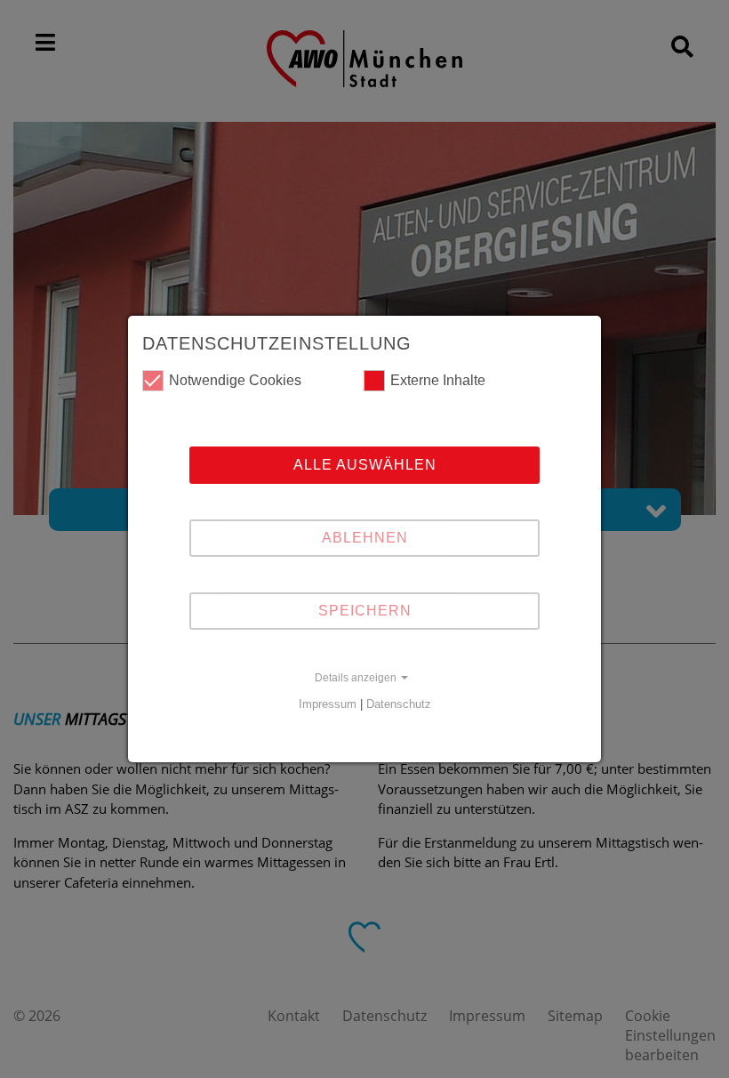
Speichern (365, 610)
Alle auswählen (365, 464)
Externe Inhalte (437, 380)
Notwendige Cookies (235, 380)
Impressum (327, 704)
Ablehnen (365, 537)
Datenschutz (398, 704)
